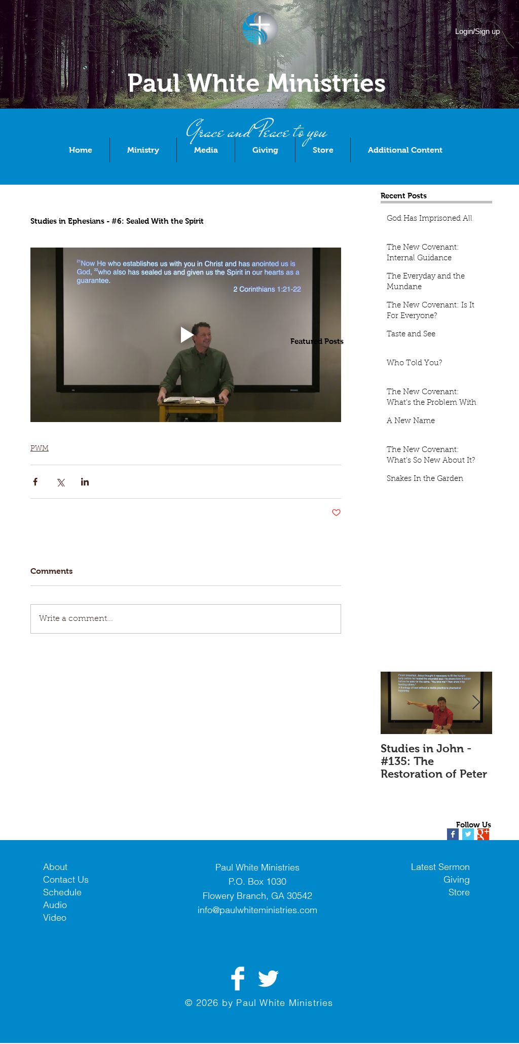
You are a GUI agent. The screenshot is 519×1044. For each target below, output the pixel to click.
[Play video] (185, 335)
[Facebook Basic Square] (453, 834)
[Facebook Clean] (238, 978)
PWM (39, 449)
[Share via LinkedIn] (85, 481)
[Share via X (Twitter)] (60, 481)
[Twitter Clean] (268, 978)
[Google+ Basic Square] (483, 834)
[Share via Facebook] (35, 481)
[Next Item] (475, 703)
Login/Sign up (477, 31)
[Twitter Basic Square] (468, 834)
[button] (143, 149)
